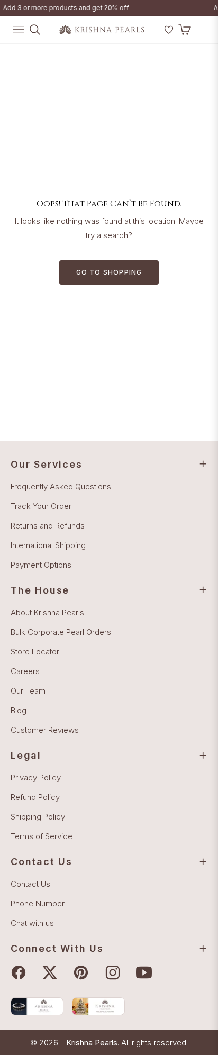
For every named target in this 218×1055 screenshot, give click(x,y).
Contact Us (30, 884)
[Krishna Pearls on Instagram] (115, 972)
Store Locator (35, 652)
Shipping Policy (38, 817)
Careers (25, 671)
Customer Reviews (45, 730)
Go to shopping (109, 272)
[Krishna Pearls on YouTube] (146, 972)
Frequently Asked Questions (61, 486)
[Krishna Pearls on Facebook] (21, 972)
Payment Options (41, 565)
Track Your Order (41, 506)
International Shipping (48, 545)
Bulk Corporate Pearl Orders (61, 632)
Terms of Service (41, 836)
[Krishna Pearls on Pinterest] (83, 972)
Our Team (28, 691)
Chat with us (32, 923)
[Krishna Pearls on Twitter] (52, 972)
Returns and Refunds (48, 526)
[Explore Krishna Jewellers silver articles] (98, 1006)
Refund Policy (35, 797)
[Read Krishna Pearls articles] (37, 1006)
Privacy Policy (36, 777)
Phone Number (38, 903)
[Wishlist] (168, 29)
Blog (18, 710)
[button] (155, 34)
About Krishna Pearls (47, 612)
